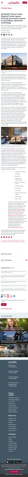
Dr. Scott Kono (11, 150)
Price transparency (12, 411)
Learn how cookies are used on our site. (14, 469)
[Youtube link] (8, 296)
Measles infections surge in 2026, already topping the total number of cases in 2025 (14, 282)
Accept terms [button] (14, 471)
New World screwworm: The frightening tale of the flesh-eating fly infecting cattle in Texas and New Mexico (13, 277)
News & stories (11, 430)
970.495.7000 (13, 372)
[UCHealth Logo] (12, 361)
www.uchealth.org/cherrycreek (15, 227)
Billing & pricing (12, 409)
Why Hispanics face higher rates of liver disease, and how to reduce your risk (13, 272)
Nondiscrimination (12, 447)
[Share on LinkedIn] (9, 34)
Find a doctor (11, 401)
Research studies (12, 424)
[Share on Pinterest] (6, 34)
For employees (11, 426)
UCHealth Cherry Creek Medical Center (13, 241)
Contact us (11, 451)
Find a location (11, 403)
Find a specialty (12, 405)
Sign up (4, 304)
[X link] (5, 296)
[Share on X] (4, 34)
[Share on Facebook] (1, 34)
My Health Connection (13, 397)
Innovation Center (12, 445)
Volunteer (10, 441)
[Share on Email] (11, 34)
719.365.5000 (13, 378)
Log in (24, 2)
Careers (10, 439)
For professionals (12, 428)
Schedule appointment (13, 399)
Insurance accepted (13, 407)
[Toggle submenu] (2, 2)
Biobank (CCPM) (12, 449)
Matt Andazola (6, 30)
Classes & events (12, 420)
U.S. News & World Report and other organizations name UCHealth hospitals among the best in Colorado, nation (14, 290)
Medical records (12, 418)
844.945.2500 (13, 386)
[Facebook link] (2, 296)
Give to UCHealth (12, 443)
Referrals (10, 422)
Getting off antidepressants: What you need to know (13, 285)
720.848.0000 (13, 366)
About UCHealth (12, 437)
